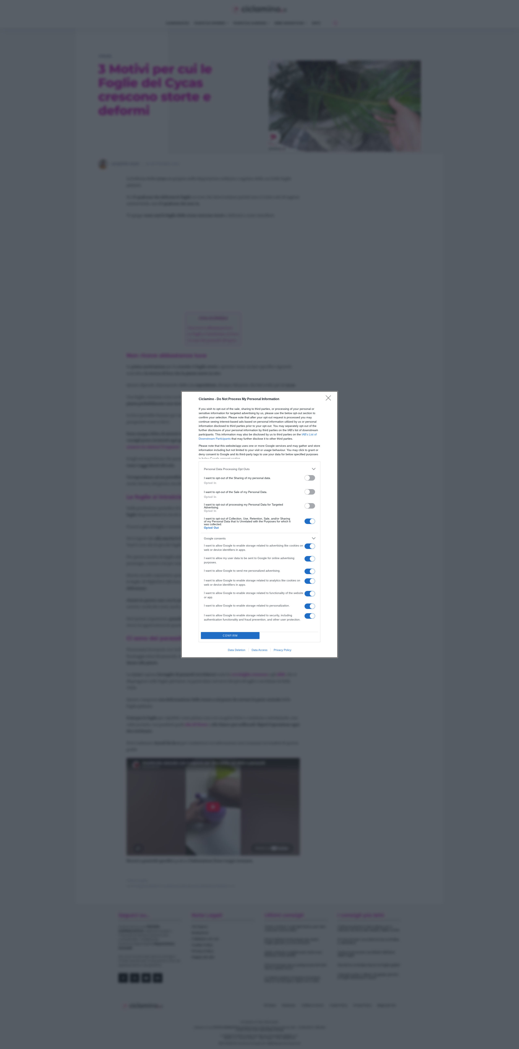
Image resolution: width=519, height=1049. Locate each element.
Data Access (259, 650)
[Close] (329, 399)
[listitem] (259, 469)
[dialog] (259, 524)
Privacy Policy (282, 650)
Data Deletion (236, 650)
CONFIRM (230, 635)
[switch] (310, 478)
